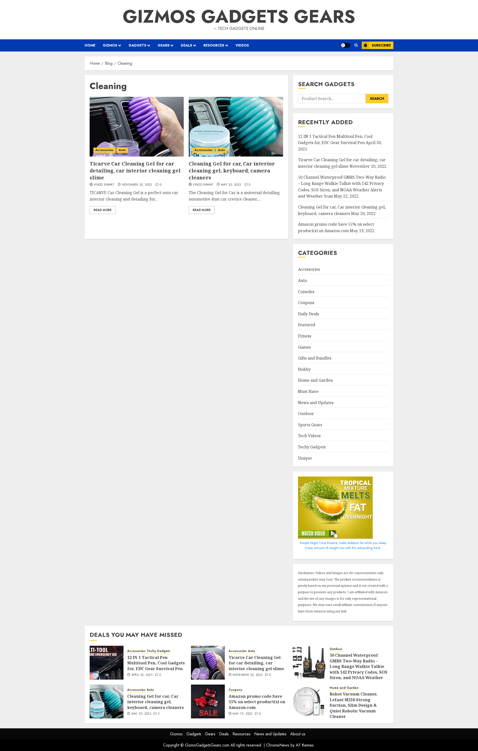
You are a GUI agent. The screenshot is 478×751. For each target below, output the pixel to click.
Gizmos (110, 45)
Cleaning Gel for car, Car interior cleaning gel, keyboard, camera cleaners (232, 170)
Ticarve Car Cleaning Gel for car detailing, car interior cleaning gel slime (135, 170)
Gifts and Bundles (314, 358)
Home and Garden (315, 380)
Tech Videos (309, 435)
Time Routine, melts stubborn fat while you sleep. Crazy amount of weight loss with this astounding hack (346, 545)
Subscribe (381, 45)
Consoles (306, 291)
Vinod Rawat (104, 185)
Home (90, 45)
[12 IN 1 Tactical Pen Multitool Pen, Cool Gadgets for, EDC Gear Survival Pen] (106, 663)
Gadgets (137, 45)
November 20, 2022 (137, 185)
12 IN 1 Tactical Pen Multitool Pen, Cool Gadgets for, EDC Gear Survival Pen (156, 663)
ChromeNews (277, 745)
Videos (242, 45)
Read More (103, 210)
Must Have (308, 391)
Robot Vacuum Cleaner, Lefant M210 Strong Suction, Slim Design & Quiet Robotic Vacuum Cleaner (353, 705)
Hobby (304, 369)
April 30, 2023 (142, 675)
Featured (306, 324)
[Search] (356, 45)
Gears (164, 45)
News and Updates (316, 402)
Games (304, 347)
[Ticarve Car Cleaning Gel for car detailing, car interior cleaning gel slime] (137, 127)
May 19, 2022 (242, 714)
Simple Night (309, 542)
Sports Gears (310, 425)
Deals (186, 45)
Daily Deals (308, 314)
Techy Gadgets (312, 447)
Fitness (304, 336)
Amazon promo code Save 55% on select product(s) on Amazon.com (257, 702)
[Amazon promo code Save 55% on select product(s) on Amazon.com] (208, 701)
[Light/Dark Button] (346, 45)
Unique (305, 458)
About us (297, 734)
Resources (213, 45)
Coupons (306, 302)
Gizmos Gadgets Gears (239, 16)
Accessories (104, 150)
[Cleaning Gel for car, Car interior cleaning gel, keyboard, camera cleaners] (236, 127)
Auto (122, 150)
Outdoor (306, 413)
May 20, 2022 (231, 185)
